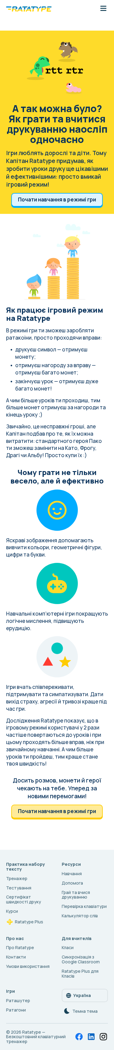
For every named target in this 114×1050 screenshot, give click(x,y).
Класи (68, 947)
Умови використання (28, 966)
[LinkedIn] (91, 1036)
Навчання (72, 873)
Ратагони (16, 1010)
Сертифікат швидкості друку (23, 899)
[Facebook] (79, 1036)
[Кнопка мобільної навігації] (103, 8)
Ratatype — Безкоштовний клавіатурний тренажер (36, 1037)
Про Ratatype (20, 947)
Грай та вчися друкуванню (76, 894)
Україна (82, 995)
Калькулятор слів (80, 916)
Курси (12, 911)
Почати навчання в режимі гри (57, 199)
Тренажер (16, 878)
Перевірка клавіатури (84, 906)
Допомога (72, 883)
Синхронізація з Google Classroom (81, 959)
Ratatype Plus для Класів (80, 973)
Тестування (18, 888)
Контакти (16, 957)
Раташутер (18, 1000)
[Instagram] (103, 1036)
